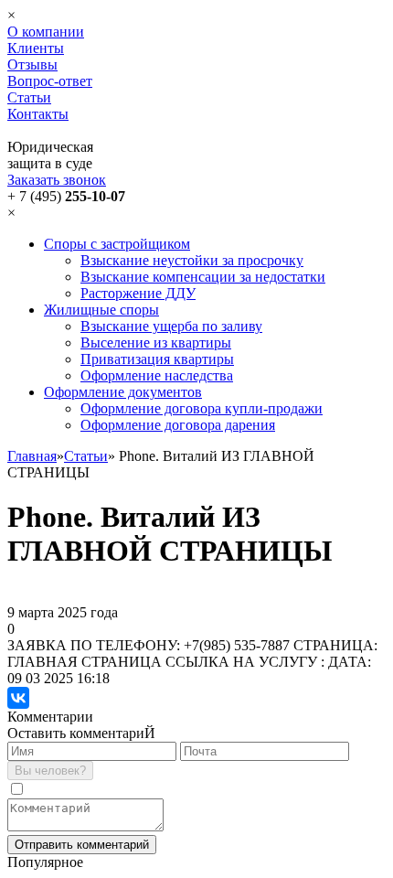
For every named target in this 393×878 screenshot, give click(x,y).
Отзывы (32, 64)
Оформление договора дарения (177, 425)
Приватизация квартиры (157, 359)
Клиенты (35, 48)
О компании (45, 31)
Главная (32, 456)
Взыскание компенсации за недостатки (202, 276)
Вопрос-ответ (49, 81)
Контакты (38, 114)
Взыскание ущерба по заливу (171, 326)
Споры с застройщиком (117, 244)
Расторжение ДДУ (138, 293)
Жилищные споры (101, 309)
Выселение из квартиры (155, 342)
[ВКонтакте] (18, 698)
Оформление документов (123, 392)
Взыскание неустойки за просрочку (191, 260)
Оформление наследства (156, 375)
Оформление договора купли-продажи (201, 408)
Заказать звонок (56, 179)
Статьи (29, 97)
